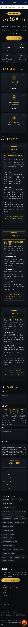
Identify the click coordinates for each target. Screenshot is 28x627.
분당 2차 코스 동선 (7, 549)
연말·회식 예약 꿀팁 (7, 557)
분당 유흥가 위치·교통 (8, 526)
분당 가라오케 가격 (20, 515)
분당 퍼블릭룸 (20, 7)
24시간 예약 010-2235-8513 (11, 580)
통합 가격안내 (13, 590)
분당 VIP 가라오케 (7, 518)
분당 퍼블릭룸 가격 (7, 511)
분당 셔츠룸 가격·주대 (17, 499)
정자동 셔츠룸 (6, 499)
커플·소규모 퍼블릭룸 (7, 515)
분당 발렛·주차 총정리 (8, 530)
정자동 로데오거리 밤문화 (8, 545)
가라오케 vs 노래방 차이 (19, 518)
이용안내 (6, 484)
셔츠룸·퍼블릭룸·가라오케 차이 (10, 541)
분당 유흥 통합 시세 (19, 522)
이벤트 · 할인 (7, 488)
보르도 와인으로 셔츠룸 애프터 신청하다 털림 (11, 446)
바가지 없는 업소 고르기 (8, 553)
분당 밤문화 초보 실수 (20, 557)
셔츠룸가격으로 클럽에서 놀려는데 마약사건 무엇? (12, 452)
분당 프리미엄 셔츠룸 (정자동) (8, 424)
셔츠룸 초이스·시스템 (7, 503)
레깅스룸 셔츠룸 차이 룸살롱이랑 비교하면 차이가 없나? (14, 447)
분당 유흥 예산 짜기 (7, 537)
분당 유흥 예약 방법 (7, 522)
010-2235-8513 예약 (14, 38)
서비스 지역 (13, 592)
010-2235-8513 (14, 463)
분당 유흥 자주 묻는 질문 (8, 534)
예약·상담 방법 (14, 587)
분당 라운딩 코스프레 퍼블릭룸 (8, 420)
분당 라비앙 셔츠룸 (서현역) (8, 422)
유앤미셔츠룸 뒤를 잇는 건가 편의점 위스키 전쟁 (12, 451)
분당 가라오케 (7, 481)
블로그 (3, 602)
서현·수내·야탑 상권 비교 (8, 560)
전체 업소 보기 (23, 69)
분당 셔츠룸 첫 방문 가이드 (9, 507)
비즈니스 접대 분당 (18, 549)
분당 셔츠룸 (12, 7)
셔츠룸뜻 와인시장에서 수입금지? (9, 454)
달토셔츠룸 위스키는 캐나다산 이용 (9, 449)
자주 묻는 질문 (14, 595)
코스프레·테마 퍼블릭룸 (20, 511)
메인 (6, 7)
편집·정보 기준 (5, 604)
